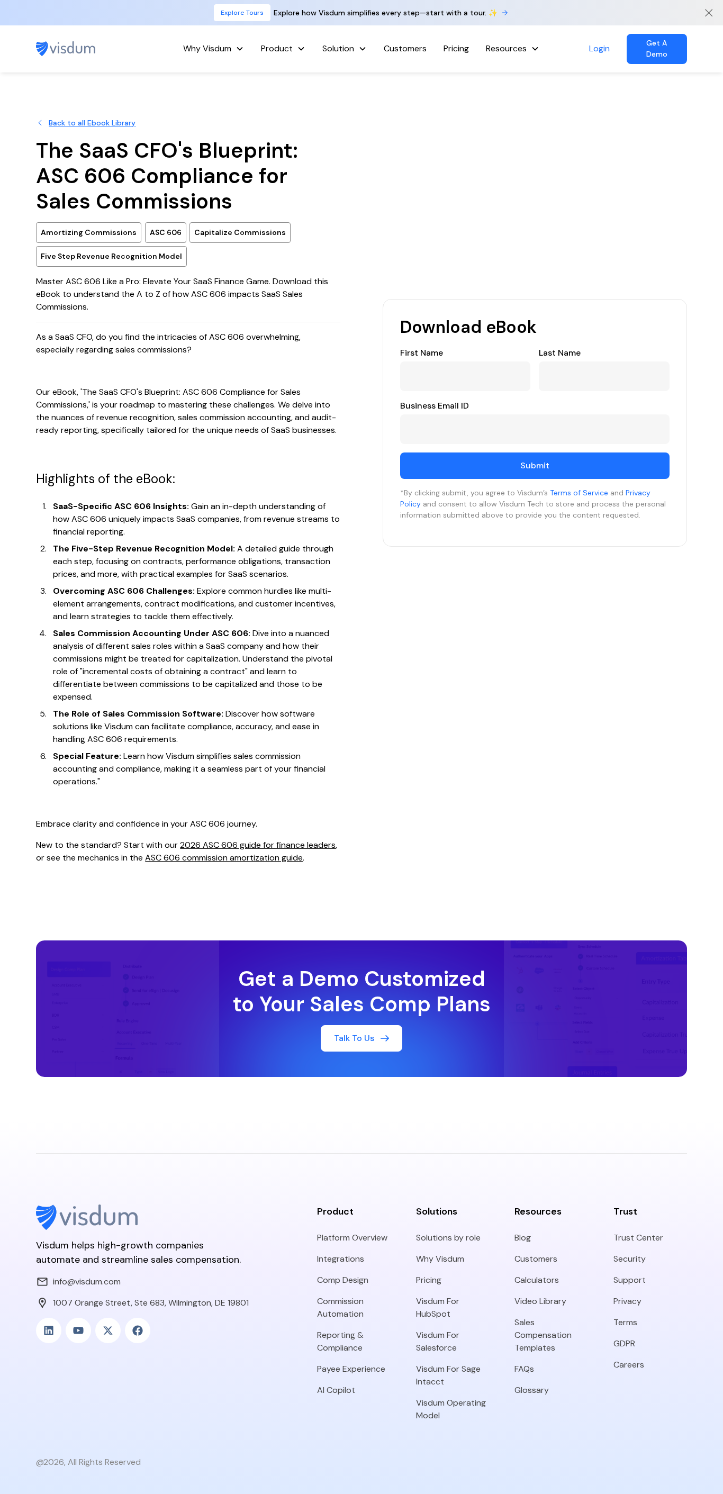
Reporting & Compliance (340, 1341)
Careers (628, 1364)
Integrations (340, 1258)
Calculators (536, 1279)
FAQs (524, 1368)
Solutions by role (448, 1237)
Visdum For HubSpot (437, 1307)
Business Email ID (434, 405)
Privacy (627, 1301)
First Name (421, 352)
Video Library (540, 1301)
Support (629, 1279)
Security (629, 1258)
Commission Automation (340, 1307)
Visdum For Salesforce (437, 1341)
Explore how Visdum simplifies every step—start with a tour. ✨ (386, 12)
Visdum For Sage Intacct (448, 1375)
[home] (85, 48)
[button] (213, 48)
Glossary (531, 1390)
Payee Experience (351, 1368)
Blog (522, 1237)
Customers (405, 48)
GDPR (624, 1343)
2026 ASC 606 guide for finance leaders (258, 844)
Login (599, 48)
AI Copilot (336, 1390)
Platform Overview (352, 1237)
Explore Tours (242, 12)
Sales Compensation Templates (543, 1335)
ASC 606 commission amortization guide (224, 857)
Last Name (560, 352)
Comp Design (342, 1279)
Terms (625, 1322)
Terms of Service (579, 492)
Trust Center (638, 1237)
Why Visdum (440, 1258)
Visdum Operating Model (451, 1409)
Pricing (456, 48)
